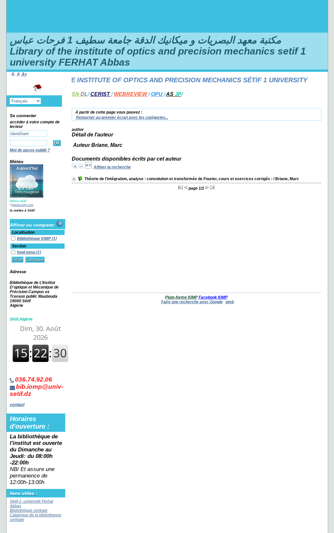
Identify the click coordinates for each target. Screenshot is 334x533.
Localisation (23, 232)
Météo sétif (18, 201)
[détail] (74, 179)
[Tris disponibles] (88, 167)
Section (19, 246)
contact (17, 404)
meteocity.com (22, 205)
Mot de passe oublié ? (30, 150)
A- (13, 74)
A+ (24, 74)
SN (80, 94)
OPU (157, 94)
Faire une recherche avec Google (192, 302)
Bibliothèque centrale (29, 510)
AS (173, 94)
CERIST (100, 94)
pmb (230, 302)
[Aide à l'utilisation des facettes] (60, 224)
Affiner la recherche (112, 167)
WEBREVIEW (131, 94)
